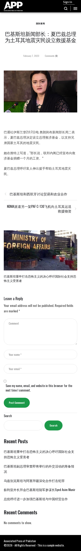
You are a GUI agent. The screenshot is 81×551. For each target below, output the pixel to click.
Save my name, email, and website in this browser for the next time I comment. (39, 388)
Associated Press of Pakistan (20, 541)
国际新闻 (40, 23)
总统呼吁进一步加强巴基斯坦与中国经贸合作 (36, 498)
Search (8, 416)
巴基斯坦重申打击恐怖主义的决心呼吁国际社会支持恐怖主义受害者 (40, 278)
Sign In (67, 2)
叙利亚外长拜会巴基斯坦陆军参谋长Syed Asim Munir (39, 489)
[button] (66, 8)
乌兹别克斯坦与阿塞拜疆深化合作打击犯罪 (34, 480)
